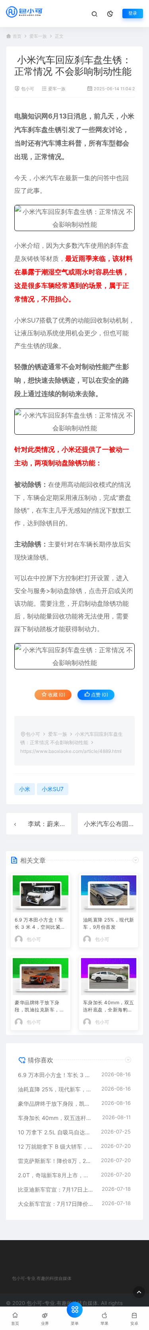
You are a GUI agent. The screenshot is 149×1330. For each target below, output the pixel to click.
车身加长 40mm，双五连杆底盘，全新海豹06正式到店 (108, 1006)
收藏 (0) (56, 695)
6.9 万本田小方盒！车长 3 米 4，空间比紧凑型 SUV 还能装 (40, 924)
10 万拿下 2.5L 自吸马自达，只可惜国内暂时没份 (55, 1132)
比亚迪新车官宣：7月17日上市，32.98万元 (56, 1189)
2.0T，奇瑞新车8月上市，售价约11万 (55, 1175)
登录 (132, 13)
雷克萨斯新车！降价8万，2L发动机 (55, 1160)
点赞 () (99, 695)
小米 (127, 116)
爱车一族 (38, 36)
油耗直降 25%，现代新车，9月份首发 (108, 923)
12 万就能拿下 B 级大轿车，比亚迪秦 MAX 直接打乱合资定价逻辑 (55, 1146)
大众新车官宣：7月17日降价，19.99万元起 (56, 1203)
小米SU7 (26, 320)
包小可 (27, 88)
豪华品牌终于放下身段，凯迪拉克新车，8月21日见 (38, 1006)
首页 (17, 36)
